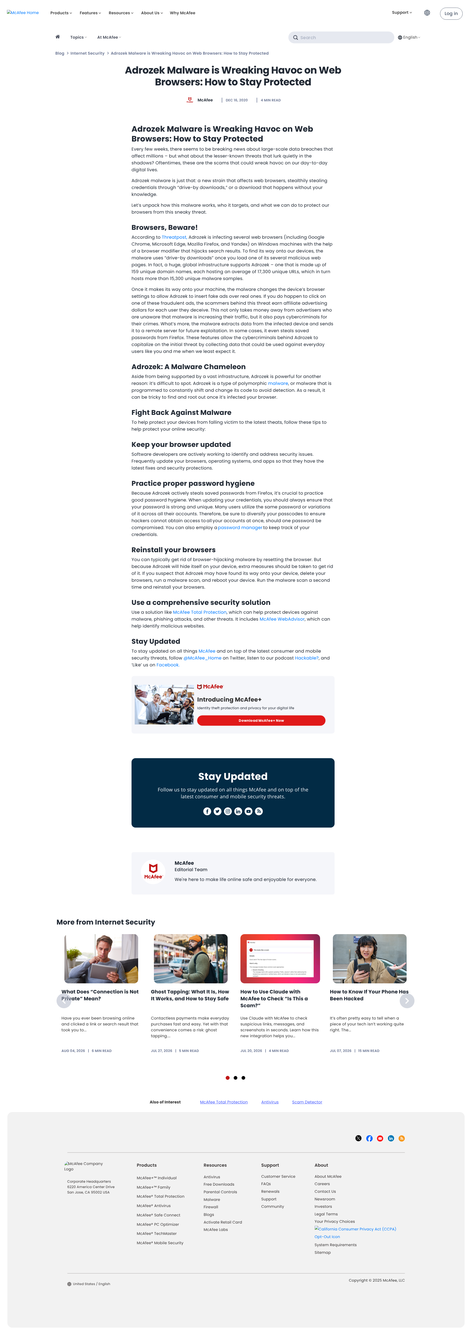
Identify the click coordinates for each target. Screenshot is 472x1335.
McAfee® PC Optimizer (158, 1224)
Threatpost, (174, 237)
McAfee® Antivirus (154, 1206)
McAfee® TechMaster (157, 1233)
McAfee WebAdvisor (282, 619)
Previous (64, 1000)
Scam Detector (307, 1102)
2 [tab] (235, 1078)
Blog (59, 53)
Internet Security (88, 53)
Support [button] (400, 12)
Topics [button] (77, 37)
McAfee (205, 100)
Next (407, 1000)
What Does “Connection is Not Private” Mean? (100, 995)
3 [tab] (243, 1078)
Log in (451, 14)
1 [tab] (228, 1078)
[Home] (58, 37)
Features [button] (89, 13)
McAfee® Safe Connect (158, 1215)
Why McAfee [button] (182, 13)
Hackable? (307, 658)
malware (278, 383)
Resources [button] (119, 13)
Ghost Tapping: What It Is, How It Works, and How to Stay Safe (190, 995)
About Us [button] (150, 13)
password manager (240, 528)
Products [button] (59, 13)
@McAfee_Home (202, 658)
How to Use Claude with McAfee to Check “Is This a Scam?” (274, 998)
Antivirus (270, 1102)
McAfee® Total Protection (161, 1196)
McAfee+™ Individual (157, 1178)
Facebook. (168, 665)
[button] (428, 11)
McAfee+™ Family (154, 1187)
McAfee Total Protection (200, 612)
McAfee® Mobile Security (160, 1243)
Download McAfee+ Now (261, 720)
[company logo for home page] (23, 13)
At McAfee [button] (107, 37)
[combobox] (408, 37)
